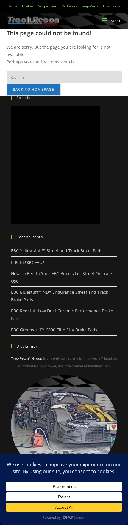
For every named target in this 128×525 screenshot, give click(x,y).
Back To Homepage (33, 89)
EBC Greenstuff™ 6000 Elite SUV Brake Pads (54, 330)
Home (12, 6)
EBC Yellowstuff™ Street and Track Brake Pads (56, 250)
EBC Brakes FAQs (28, 262)
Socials (23, 97)
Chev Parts (112, 6)
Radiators (69, 6)
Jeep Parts (90, 6)
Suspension (47, 6)
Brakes (28, 6)
